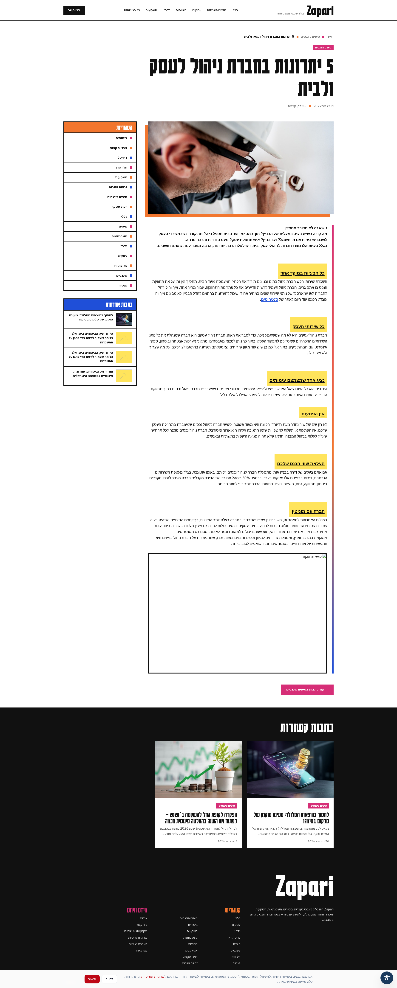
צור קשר (141, 925)
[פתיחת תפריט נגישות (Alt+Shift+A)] (386, 977)
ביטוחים (181, 10)
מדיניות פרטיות (137, 938)
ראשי (330, 37)
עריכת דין (235, 938)
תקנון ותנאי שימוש (135, 931)
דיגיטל (236, 957)
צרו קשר (74, 10)
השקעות (151, 10)
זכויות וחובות (190, 963)
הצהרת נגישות (138, 944)
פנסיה (237, 963)
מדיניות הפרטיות (152, 976)
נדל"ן (166, 10)
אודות (143, 918)
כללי (235, 10)
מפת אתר (141, 950)
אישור (92, 979)
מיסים (237, 944)
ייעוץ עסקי (191, 950)
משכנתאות (190, 938)
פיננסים (236, 950)
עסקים (196, 10)
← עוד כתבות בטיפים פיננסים (307, 689)
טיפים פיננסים (216, 10)
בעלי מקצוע (190, 957)
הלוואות (193, 944)
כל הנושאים (132, 10)
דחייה (109, 979)
